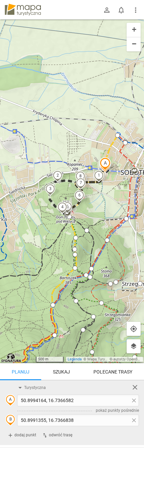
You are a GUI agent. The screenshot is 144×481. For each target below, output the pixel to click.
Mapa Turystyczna (102, 359)
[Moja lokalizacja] (134, 329)
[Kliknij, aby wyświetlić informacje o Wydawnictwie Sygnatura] (11, 357)
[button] (105, 164)
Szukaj (61, 372)
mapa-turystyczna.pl (23, 9)
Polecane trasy (112, 372)
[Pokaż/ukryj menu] (135, 10)
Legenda (75, 359)
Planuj (20, 372)
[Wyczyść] (135, 387)
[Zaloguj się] (106, 10)
